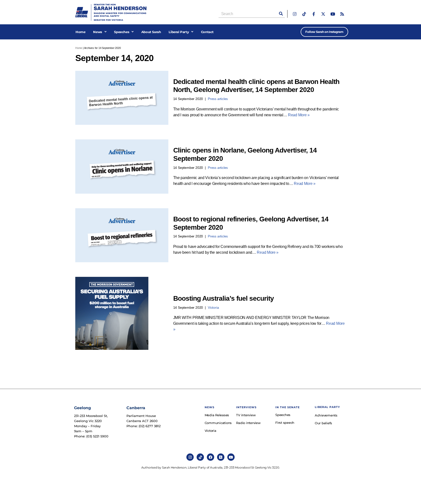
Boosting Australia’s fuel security (223, 298)
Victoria (213, 307)
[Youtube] (332, 14)
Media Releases (217, 415)
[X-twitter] (323, 14)
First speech (284, 423)
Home (80, 32)
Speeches (121, 32)
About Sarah (151, 32)
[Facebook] (210, 457)
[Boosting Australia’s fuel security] (121, 313)
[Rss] (342, 14)
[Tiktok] (304, 14)
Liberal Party (179, 32)
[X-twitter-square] (220, 457)
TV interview (246, 415)
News (97, 32)
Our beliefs (323, 423)
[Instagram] (294, 14)
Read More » (299, 115)
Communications (218, 423)
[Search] (281, 14)
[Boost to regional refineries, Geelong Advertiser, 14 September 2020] (121, 235)
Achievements (326, 415)
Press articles (218, 99)
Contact (207, 32)
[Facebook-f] (313, 14)
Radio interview (248, 423)
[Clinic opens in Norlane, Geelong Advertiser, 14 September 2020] (121, 166)
